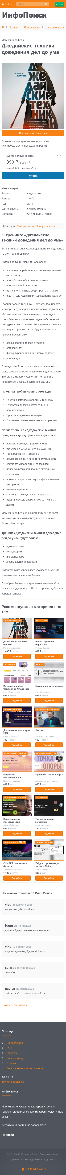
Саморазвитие (25, 226)
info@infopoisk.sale (13, 1081)
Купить (33, 175)
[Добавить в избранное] (59, 156)
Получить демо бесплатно (33, 132)
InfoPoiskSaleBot (36, 1169)
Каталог (59, 4)
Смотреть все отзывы (14, 1005)
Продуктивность (45, 226)
